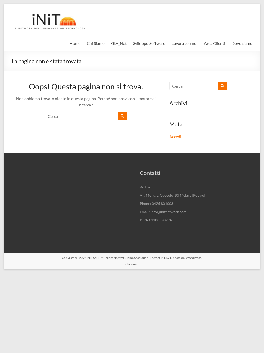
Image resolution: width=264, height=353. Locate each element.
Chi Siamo (96, 43)
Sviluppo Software (149, 43)
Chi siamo (131, 264)
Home (75, 43)
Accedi (175, 136)
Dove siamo (242, 43)
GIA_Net (119, 43)
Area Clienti (214, 43)
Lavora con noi (184, 43)
